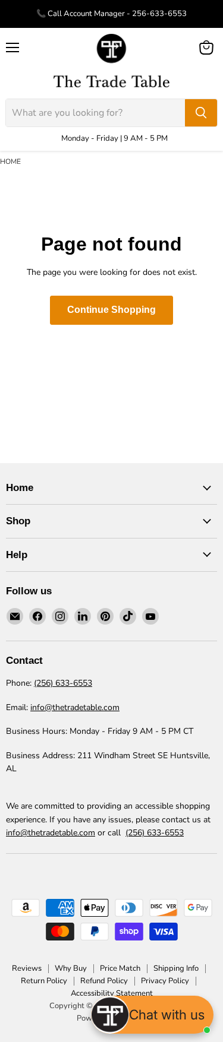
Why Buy (71, 968)
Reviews (27, 968)
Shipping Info (176, 968)
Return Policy (44, 981)
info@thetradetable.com (75, 707)
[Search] (201, 112)
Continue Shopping (111, 310)
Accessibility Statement (112, 993)
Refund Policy (104, 981)
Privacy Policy (165, 981)
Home (10, 161)
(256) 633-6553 (63, 683)
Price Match (120, 968)
